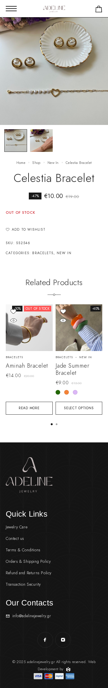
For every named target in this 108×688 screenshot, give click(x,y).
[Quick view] (13, 320)
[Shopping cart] (98, 10)
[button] (52, 424)
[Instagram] (63, 640)
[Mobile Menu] (11, 8)
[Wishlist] (13, 311)
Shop (36, 162)
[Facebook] (45, 640)
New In (53, 162)
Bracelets (43, 253)
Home (20, 162)
